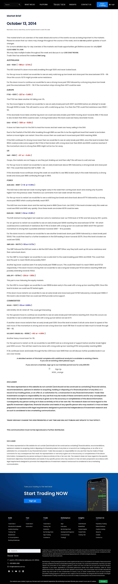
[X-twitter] (12, 571)
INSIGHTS (72, 4)
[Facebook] (9, 571)
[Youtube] (16, 571)
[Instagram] (19, 571)
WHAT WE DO (30, 4)
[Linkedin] (23, 571)
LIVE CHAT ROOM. (13, 354)
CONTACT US (86, 4)
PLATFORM (43, 4)
